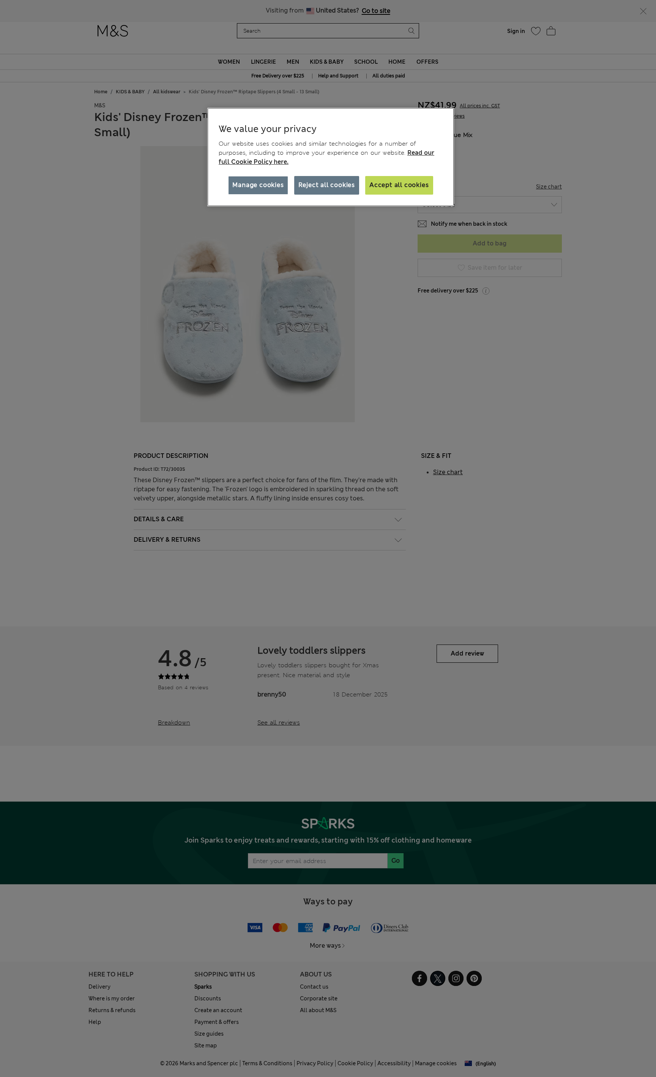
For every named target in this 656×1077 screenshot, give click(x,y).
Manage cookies (258, 185)
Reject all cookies (326, 185)
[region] (330, 157)
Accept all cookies (399, 185)
